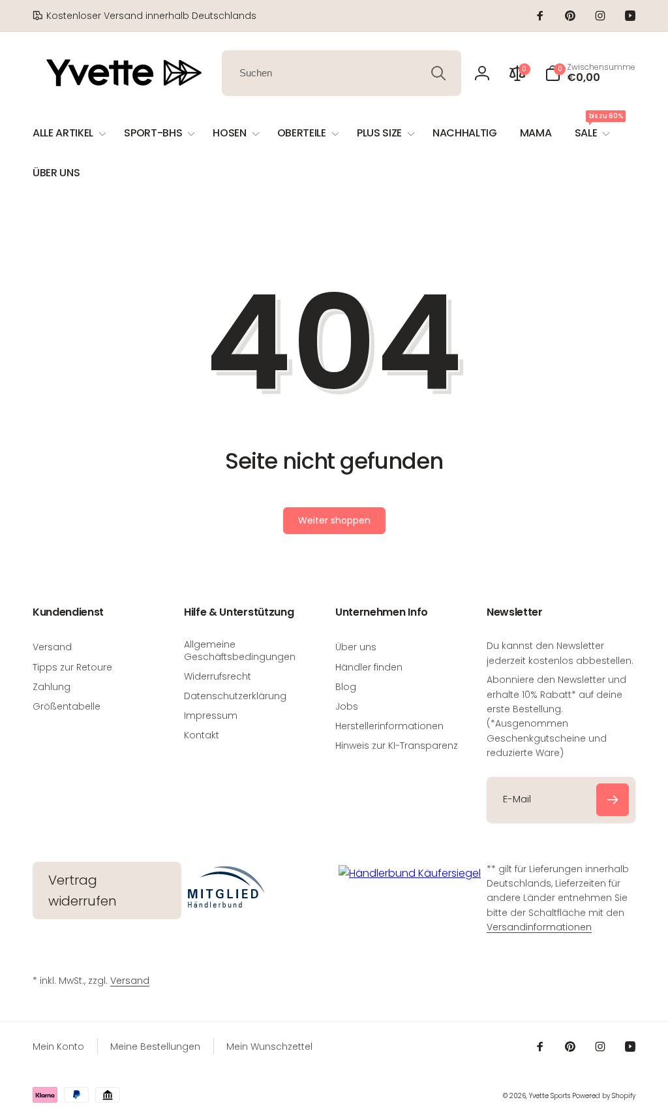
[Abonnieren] (612, 799)
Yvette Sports (549, 1096)
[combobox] (341, 73)
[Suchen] (438, 73)
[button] (590, 73)
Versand (129, 980)
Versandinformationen (539, 927)
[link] (144, 15)
